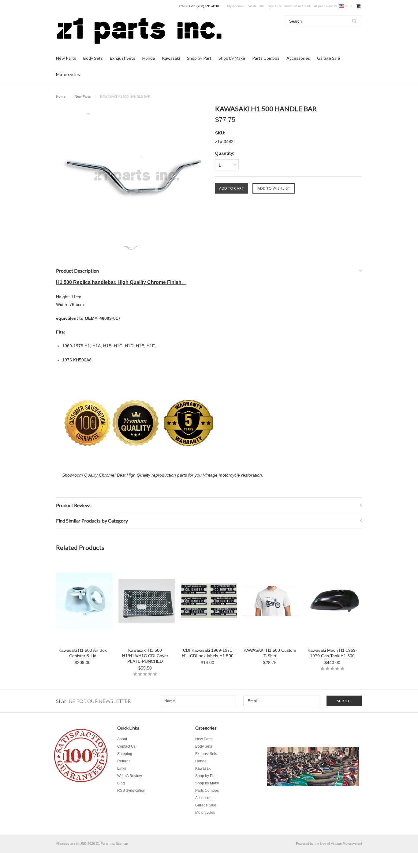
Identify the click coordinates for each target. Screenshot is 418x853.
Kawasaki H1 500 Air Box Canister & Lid (82, 653)
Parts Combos (265, 58)
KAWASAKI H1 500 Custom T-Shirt (270, 653)
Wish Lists (256, 6)
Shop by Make (231, 58)
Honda (148, 58)
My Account (235, 6)
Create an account (296, 6)
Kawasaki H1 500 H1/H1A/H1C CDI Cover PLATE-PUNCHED (145, 656)
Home (60, 96)
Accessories (298, 58)
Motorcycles (68, 74)
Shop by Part (199, 58)
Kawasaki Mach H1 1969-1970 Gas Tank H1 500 (332, 653)
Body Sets (93, 58)
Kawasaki (171, 58)
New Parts (66, 58)
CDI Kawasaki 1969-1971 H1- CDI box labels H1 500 (207, 653)
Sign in (273, 6)
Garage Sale (328, 58)
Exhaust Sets (122, 58)
